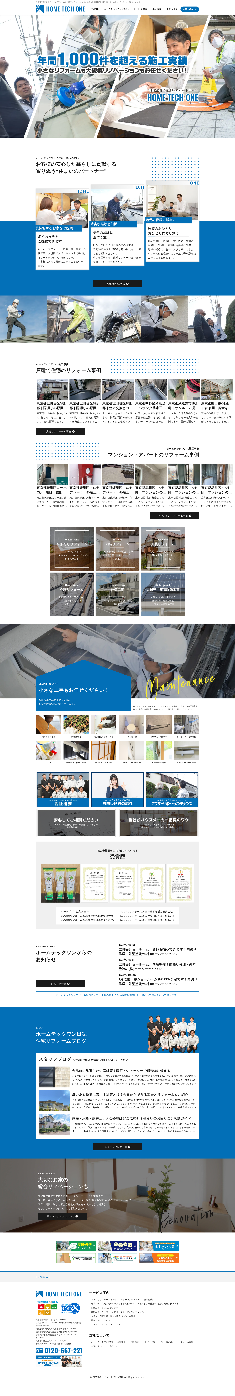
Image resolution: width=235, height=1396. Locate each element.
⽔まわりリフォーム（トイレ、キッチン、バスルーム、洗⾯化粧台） (123, 1299)
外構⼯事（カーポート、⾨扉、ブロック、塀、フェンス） (118, 1312)
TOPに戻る (42, 1276)
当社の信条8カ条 (115, 283)
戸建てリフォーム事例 (58, 431)
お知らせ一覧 (58, 983)
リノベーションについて (61, 1216)
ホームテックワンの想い (116, 9)
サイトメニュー (116, 1346)
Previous (34, 401)
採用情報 (135, 1342)
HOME (95, 9)
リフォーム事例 (185, 1342)
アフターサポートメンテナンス (106, 1324)
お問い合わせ (190, 9)
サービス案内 (140, 9)
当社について (99, 1335)
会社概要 (156, 9)
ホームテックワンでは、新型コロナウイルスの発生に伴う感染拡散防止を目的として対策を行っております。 (117, 995)
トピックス (172, 9)
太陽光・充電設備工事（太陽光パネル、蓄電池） (114, 1316)
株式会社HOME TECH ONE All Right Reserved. (119, 1377)
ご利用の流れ (166, 1342)
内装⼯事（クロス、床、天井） (106, 1308)
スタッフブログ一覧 (115, 1147)
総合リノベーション (100, 1320)
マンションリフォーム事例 (173, 515)
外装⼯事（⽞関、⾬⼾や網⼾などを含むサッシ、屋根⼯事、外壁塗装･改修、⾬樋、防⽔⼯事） (136, 1304)
